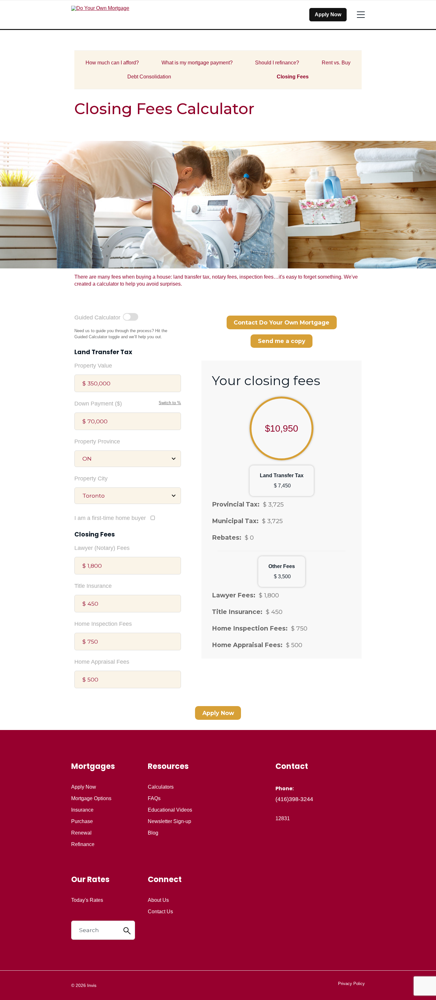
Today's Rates (87, 900)
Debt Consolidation (149, 76)
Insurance (82, 810)
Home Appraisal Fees (101, 662)
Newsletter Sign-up (169, 821)
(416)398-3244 (294, 799)
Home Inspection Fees (103, 624)
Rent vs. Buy (336, 62)
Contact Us (160, 911)
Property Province (97, 441)
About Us (158, 900)
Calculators (161, 787)
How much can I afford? (112, 62)
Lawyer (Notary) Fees (102, 548)
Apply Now (328, 14)
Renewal (81, 833)
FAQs (154, 798)
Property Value (93, 365)
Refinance (82, 844)
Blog (153, 833)
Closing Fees (293, 76)
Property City (91, 478)
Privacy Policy (351, 983)
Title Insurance (93, 586)
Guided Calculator (97, 317)
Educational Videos (170, 810)
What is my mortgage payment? (197, 62)
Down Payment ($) (98, 403)
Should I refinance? (277, 62)
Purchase (82, 821)
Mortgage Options (91, 798)
